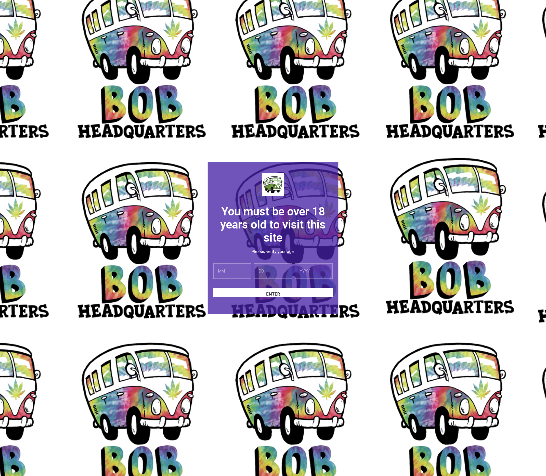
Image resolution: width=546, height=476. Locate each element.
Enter (273, 294)
